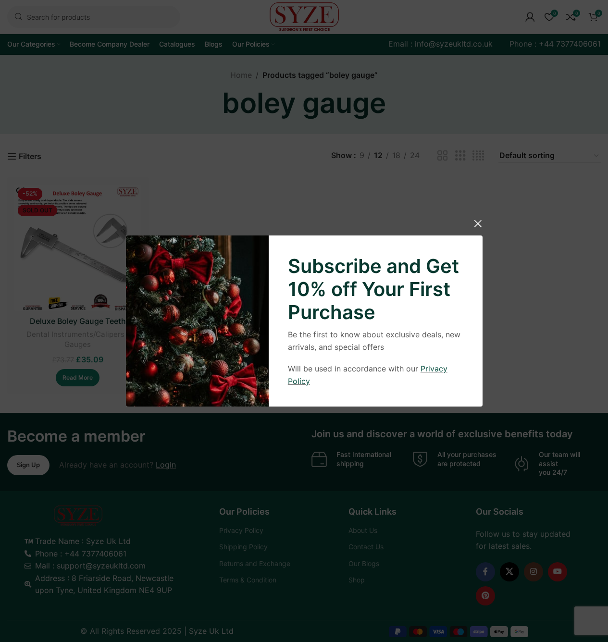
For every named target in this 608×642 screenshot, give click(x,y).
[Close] (478, 223)
